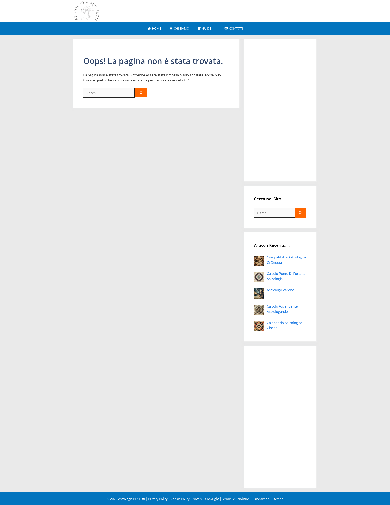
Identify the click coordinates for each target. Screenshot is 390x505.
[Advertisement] (280, 110)
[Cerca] (141, 92)
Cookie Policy (180, 499)
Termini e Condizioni (236, 499)
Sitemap (277, 499)
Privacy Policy (158, 499)
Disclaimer (261, 499)
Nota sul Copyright (206, 499)
